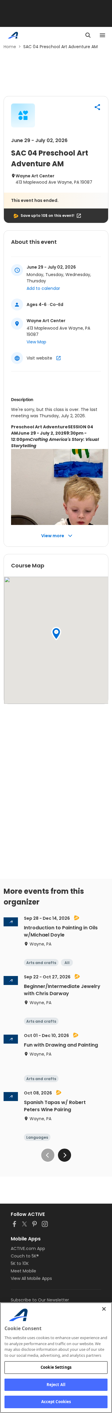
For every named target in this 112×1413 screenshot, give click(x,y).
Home (10, 47)
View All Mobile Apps (31, 1278)
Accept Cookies (56, 1401)
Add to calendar (43, 288)
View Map (36, 342)
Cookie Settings (56, 1367)
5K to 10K (20, 1263)
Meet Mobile (23, 1271)
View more (52, 536)
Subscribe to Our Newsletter (40, 1300)
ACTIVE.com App (28, 1248)
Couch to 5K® (25, 1256)
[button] (97, 107)
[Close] (104, 1308)
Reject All (56, 1384)
